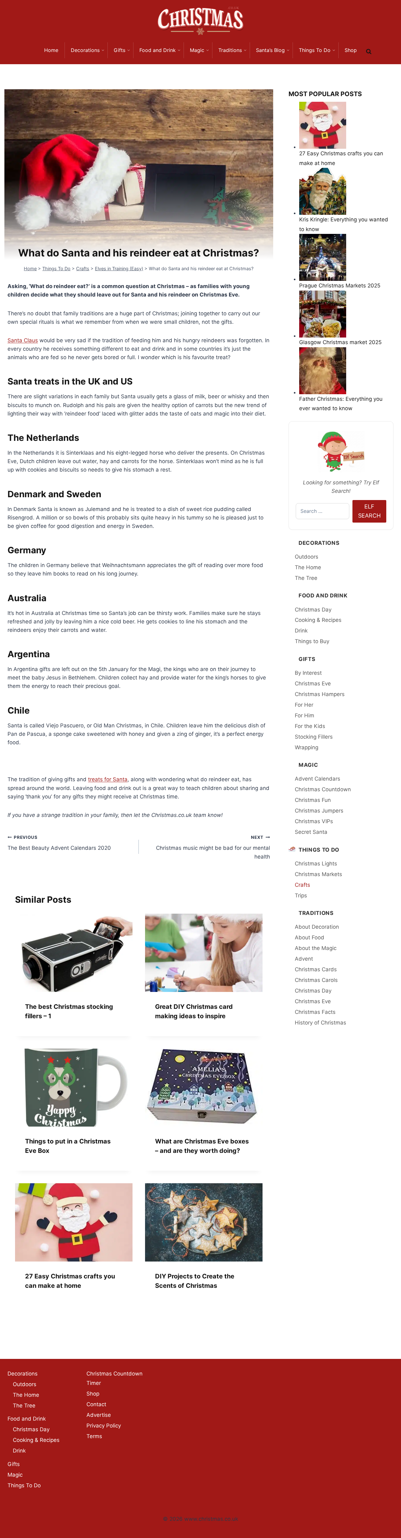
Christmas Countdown (323, 789)
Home (30, 268)
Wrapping (306, 747)
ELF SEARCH (369, 511)
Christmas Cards (316, 969)
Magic (308, 765)
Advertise (98, 1415)
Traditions (316, 913)
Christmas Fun (313, 800)
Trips (301, 895)
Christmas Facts (315, 1012)
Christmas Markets (318, 874)
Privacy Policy (103, 1425)
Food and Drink (323, 595)
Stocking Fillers (314, 737)
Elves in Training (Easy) (119, 268)
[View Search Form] (368, 51)
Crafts (82, 268)
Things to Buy (312, 641)
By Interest (308, 673)
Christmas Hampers (320, 694)
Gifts (307, 659)
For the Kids (310, 726)
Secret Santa (311, 832)
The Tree (306, 578)
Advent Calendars (317, 779)
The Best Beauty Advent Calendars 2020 (59, 843)
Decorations (319, 543)
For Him (304, 715)
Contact (96, 1404)
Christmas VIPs (314, 821)
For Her (304, 705)
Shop (92, 1394)
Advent (304, 959)
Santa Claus (23, 340)
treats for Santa (108, 779)
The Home (308, 567)
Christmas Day (313, 609)
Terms (94, 1436)
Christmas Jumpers (319, 811)
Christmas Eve (313, 683)
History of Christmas (320, 1022)
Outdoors (306, 557)
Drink (301, 630)
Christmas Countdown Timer (114, 1378)
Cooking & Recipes (318, 620)
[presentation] (74, 953)
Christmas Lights (316, 863)
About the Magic (315, 948)
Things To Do (56, 268)
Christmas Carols (316, 980)
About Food (309, 937)
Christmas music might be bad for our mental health (213, 847)
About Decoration (317, 927)
